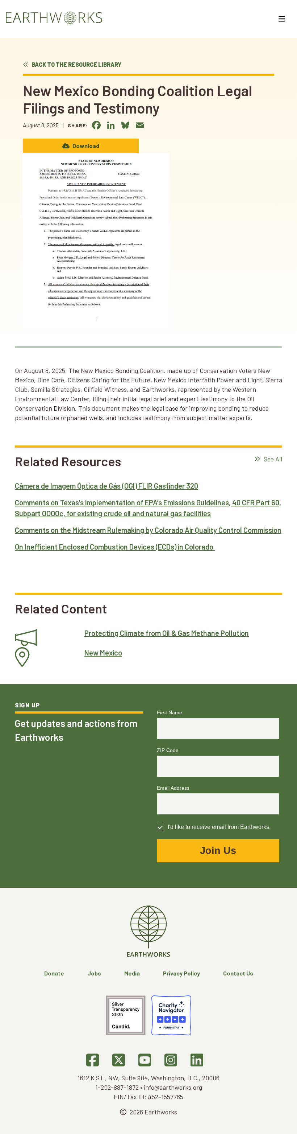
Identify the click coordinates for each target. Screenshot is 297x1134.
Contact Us (238, 973)
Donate (54, 973)
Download (85, 145)
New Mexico (103, 652)
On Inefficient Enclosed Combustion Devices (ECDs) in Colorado (115, 546)
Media (132, 973)
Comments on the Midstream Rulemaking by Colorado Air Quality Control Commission (148, 530)
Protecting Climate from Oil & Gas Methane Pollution (166, 633)
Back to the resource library (75, 64)
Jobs (94, 973)
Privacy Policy (181, 973)
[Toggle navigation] (283, 19)
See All (272, 459)
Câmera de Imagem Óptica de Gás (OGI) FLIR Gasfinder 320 (106, 485)
